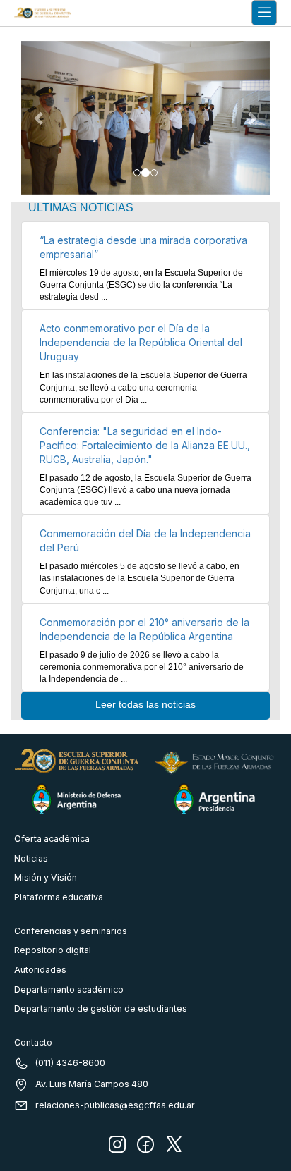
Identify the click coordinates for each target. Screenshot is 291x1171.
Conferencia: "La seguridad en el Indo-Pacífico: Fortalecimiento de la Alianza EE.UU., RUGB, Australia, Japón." (145, 445)
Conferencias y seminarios (70, 931)
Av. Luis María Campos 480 (91, 1084)
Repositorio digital (52, 950)
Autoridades (40, 969)
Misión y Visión (45, 877)
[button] (40, 118)
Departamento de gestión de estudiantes (100, 1008)
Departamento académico (69, 989)
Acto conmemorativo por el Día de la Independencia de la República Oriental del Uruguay (141, 342)
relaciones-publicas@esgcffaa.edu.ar (115, 1105)
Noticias (31, 858)
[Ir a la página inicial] (42, 13)
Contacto (33, 1042)
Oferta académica (52, 838)
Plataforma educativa (58, 897)
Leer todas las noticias (145, 704)
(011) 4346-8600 (70, 1062)
